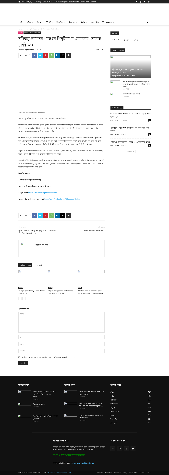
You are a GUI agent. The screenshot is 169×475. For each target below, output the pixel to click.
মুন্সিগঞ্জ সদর (72, 22)
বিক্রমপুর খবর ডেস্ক (29, 50)
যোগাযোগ (93, 2)
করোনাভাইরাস (95, 22)
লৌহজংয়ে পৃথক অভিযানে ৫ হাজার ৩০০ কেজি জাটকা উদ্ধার (130, 142)
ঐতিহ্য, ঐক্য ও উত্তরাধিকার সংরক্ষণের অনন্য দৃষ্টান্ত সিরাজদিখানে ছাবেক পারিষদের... (44, 394)
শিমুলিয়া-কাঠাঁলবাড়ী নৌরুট (35, 32)
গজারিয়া (83, 22)
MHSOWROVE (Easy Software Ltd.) (59, 473)
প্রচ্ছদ (20, 29)
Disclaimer (117, 473)
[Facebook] (136, 1)
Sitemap (142, 473)
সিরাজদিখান (60, 22)
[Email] (62, 55)
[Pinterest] (45, 55)
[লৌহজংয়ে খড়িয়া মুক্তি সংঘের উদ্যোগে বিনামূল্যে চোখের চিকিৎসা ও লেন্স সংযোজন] (61, 279)
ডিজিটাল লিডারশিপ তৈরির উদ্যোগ (131, 94)
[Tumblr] (144, 1)
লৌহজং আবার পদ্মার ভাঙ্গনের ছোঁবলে (94, 230)
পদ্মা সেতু (21, 287)
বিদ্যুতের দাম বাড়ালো (39, 404)
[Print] (68, 55)
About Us (100, 473)
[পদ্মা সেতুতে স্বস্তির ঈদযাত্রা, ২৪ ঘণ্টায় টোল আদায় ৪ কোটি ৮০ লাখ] (31, 279)
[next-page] (23, 298)
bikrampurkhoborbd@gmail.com (82, 463)
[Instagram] (140, 1)
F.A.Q (125, 473)
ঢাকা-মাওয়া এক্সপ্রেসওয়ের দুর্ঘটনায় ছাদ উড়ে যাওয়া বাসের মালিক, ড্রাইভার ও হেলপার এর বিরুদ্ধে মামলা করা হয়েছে (136, 84)
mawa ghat (135, 40)
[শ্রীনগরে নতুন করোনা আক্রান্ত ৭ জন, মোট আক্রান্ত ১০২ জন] (130, 66)
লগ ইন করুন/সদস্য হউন (61, 2)
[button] (148, 22)
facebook (115, 40)
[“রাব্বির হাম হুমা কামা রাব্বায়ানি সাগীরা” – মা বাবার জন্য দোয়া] (70, 394)
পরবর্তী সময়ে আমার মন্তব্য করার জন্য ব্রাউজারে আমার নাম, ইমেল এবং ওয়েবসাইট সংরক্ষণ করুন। (48, 357)
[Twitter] (149, 1)
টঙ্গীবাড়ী (49, 22)
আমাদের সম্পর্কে (85, 2)
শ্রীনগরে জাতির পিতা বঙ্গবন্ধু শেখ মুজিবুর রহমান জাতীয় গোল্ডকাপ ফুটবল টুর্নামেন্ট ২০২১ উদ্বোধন (37, 231)
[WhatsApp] (51, 55)
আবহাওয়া (26, 32)
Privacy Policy (133, 473)
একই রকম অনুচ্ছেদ (25, 265)
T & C (149, 473)
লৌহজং (29, 22)
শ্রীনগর (39, 22)
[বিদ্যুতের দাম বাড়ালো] (24, 407)
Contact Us (108, 473)
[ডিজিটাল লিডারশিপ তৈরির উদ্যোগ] (115, 96)
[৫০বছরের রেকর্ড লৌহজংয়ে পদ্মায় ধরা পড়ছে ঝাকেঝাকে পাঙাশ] (70, 418)
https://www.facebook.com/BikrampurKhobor (62, 199)
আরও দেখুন (109, 22)
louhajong (125, 40)
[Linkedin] (57, 55)
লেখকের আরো (38, 265)
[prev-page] (20, 298)
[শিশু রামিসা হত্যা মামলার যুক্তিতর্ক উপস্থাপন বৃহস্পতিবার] (24, 419)
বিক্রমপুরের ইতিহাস (74, 2)
